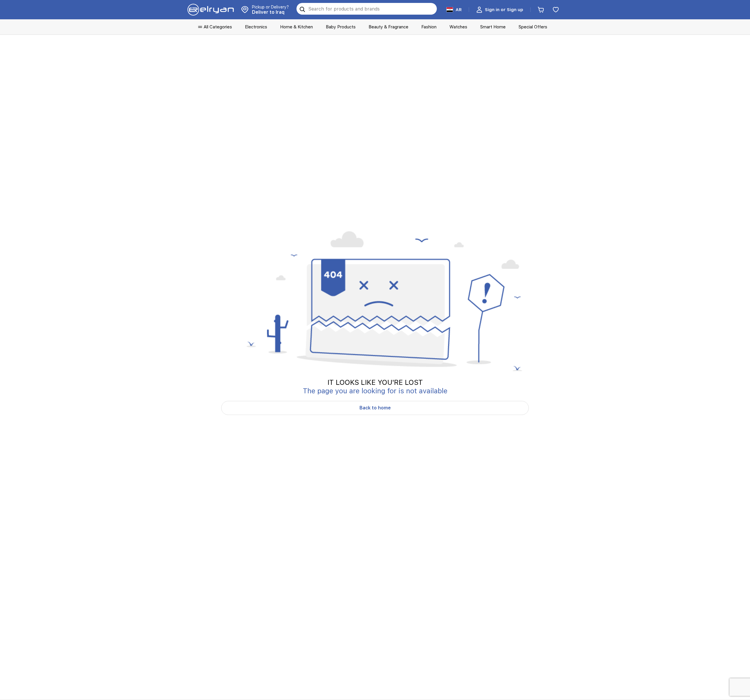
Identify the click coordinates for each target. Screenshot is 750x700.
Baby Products (341, 27)
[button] (500, 10)
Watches (458, 27)
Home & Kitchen (296, 27)
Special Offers (533, 27)
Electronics (256, 27)
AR (459, 9)
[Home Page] (211, 10)
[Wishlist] (555, 10)
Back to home (375, 408)
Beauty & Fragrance (388, 27)
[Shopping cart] (541, 10)
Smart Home (493, 27)
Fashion (429, 27)
